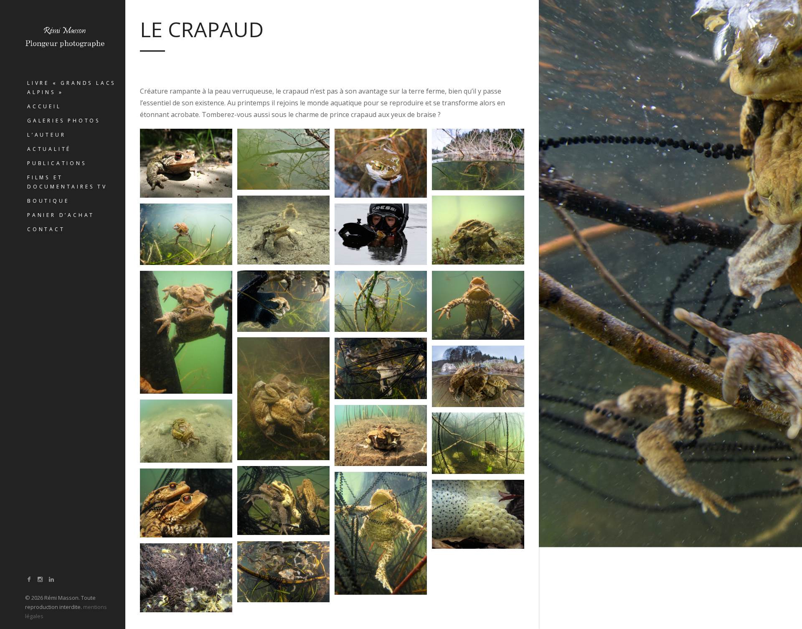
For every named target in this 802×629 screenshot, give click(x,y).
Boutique (48, 200)
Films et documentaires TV (67, 182)
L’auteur (46, 134)
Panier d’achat (60, 215)
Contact (46, 229)
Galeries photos (63, 120)
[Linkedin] (51, 579)
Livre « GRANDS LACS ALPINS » (71, 87)
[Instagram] (40, 579)
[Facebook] (29, 579)
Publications (56, 163)
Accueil (44, 106)
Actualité (49, 149)
